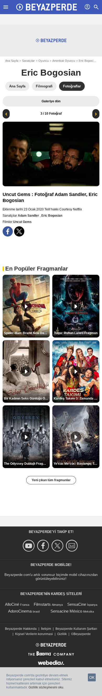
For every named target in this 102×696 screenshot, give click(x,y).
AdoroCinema (20, 611)
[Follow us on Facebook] (43, 546)
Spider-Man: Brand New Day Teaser (27, 333)
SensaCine (76, 604)
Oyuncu (43, 60)
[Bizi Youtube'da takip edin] (29, 546)
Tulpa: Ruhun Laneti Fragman (76, 333)
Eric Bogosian (51, 72)
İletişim (46, 629)
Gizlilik (62, 634)
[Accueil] (46, 7)
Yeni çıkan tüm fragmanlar (51, 480)
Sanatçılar (28, 60)
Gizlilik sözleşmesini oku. (46, 687)
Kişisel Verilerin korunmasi (34, 634)
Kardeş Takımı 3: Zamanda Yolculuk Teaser (76, 398)
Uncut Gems (22, 222)
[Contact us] (72, 546)
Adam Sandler (29, 215)
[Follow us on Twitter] (58, 546)
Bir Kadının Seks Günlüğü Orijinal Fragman (27, 398)
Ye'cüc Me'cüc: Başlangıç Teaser (76, 463)
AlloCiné (12, 604)
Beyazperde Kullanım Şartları (76, 629)
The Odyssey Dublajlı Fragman (26, 463)
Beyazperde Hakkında (21, 629)
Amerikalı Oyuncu (63, 60)
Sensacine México (66, 611)
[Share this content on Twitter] (19, 231)
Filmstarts (42, 604)
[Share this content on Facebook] (8, 231)
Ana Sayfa (11, 60)
